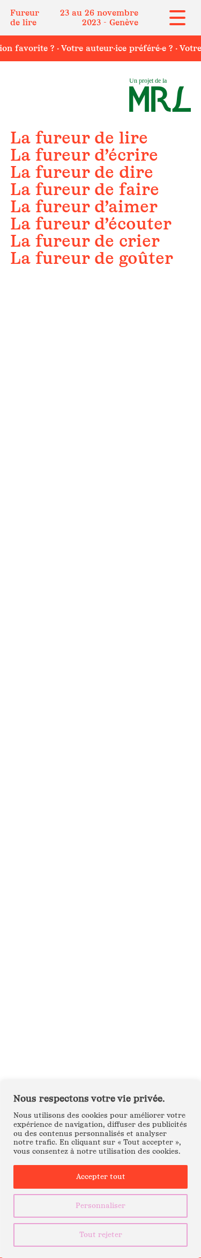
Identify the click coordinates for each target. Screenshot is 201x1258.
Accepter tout (100, 1176)
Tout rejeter (100, 1234)
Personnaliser (100, 1205)
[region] (100, 1169)
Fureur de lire (24, 17)
